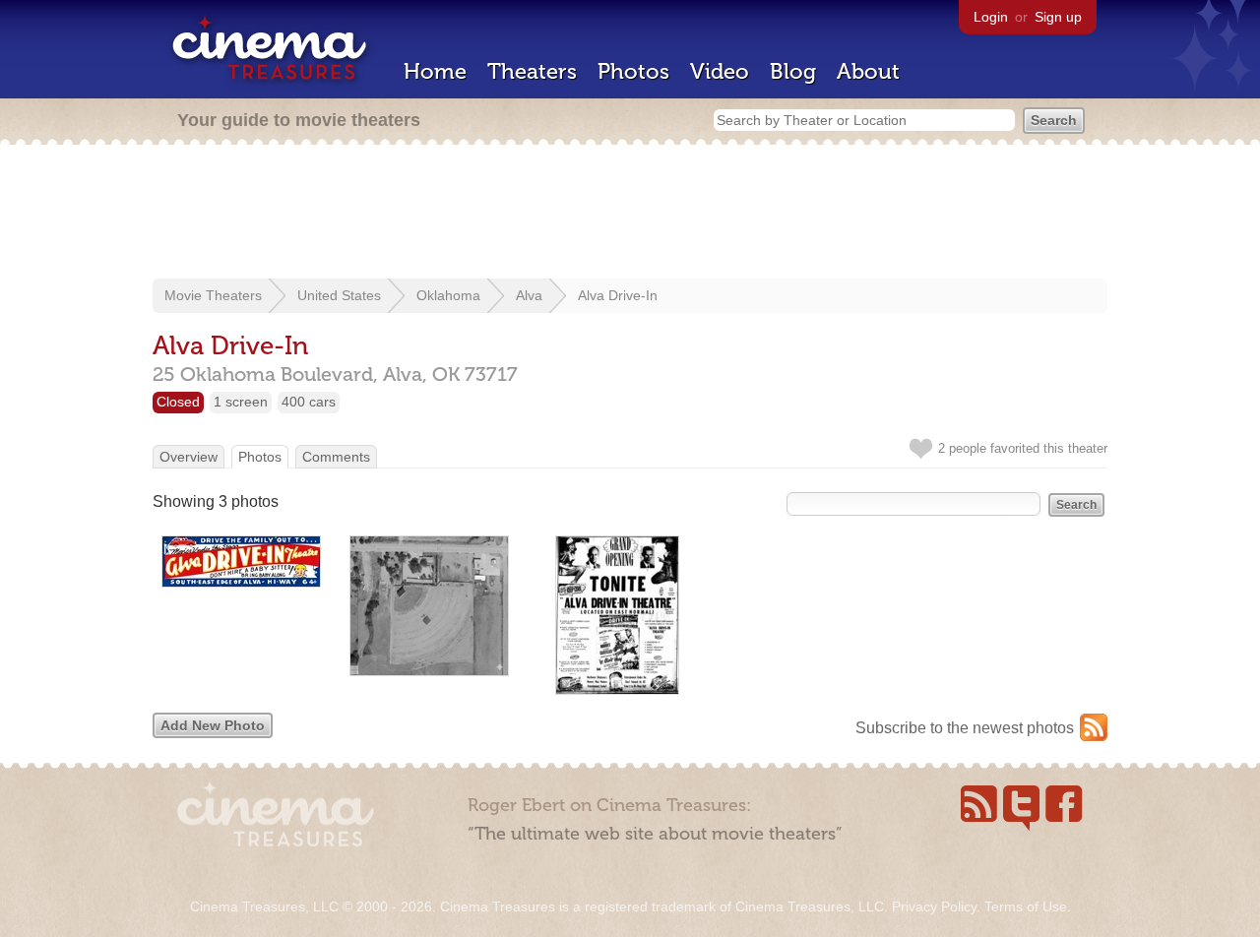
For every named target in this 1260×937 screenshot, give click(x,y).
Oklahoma (448, 295)
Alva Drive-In (618, 295)
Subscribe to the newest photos (964, 727)
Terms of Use (1025, 906)
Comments (336, 457)
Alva (529, 295)
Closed (178, 401)
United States (339, 295)
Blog (793, 71)
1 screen (241, 401)
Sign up (1058, 17)
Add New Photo (212, 725)
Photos (633, 71)
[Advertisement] (630, 213)
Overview (188, 457)
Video (719, 71)
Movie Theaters (213, 295)
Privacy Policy (934, 906)
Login (991, 17)
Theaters (532, 71)
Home (435, 71)
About (868, 71)
